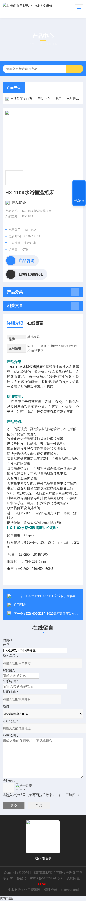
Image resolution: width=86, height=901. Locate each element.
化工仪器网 (32, 890)
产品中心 (13, 87)
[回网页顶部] (79, 185)
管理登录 (50, 890)
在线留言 (35, 323)
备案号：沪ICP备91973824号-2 (40, 878)
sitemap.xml (70, 890)
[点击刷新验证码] (25, 786)
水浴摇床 (73, 98)
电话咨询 (79, 200)
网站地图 (6, 898)
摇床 (58, 98)
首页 (29, 98)
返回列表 (20, 605)
